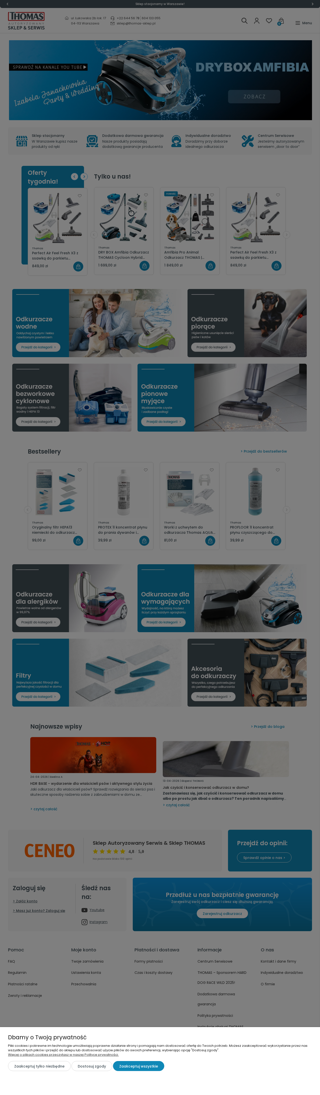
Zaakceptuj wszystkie (138, 1066)
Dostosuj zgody (92, 1066)
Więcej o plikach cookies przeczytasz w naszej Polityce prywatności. (63, 1054)
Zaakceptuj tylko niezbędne (39, 1066)
